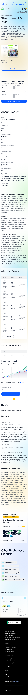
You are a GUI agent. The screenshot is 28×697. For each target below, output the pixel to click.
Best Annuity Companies (10, 647)
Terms (6, 690)
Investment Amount (6, 387)
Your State (4, 85)
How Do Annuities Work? (10, 633)
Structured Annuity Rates (10, 663)
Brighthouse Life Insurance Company (13, 521)
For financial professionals (11, 679)
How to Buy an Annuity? (10, 639)
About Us (7, 674)
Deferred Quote (8, 667)
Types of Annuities (9, 635)
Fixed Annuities (8, 649)
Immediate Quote (8, 665)
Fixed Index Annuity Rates (11, 661)
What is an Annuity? (9, 631)
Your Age (4, 94)
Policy (10, 690)
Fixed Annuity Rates (9, 659)
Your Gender (5, 90)
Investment (17, 85)
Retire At (17, 94)
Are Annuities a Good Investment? (12, 637)
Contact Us (7, 677)
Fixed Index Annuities (9, 651)
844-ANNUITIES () (12, 681)
